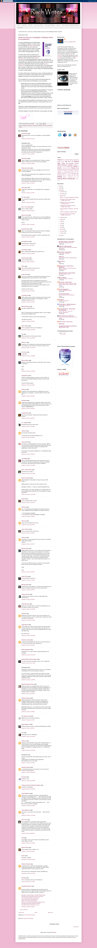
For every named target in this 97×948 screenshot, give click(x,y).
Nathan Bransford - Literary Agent (67, 272)
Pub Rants (61, 299)
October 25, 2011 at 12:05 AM (28, 635)
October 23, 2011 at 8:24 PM (28, 261)
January (62, 233)
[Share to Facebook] (44, 123)
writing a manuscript (68, 176)
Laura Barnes (25, 295)
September (62, 217)
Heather (23, 498)
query (72, 172)
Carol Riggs (24, 458)
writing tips (71, 178)
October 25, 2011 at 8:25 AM (28, 645)
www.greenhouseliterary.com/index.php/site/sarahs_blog (68, 326)
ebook (46, 125)
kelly (23, 837)
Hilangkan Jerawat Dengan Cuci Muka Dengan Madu (33, 895)
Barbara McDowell (26, 649)
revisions (64, 173)
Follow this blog (68, 113)
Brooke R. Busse (26, 229)
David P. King (25, 576)
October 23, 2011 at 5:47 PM (28, 192)
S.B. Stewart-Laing (26, 716)
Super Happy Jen (26, 724)
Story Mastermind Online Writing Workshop (68, 257)
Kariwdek (24, 877)
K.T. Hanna (24, 197)
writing (59, 177)
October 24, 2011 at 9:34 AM (28, 454)
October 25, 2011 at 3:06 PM (28, 711)
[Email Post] (37, 123)
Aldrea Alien (24, 187)
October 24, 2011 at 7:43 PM (28, 580)
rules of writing (68, 173)
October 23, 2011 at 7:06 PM (28, 253)
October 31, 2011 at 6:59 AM (28, 851)
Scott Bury (24, 400)
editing (77, 168)
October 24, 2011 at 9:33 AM (28, 437)
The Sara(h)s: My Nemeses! (65, 305)
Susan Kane (24, 274)
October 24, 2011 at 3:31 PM (28, 524)
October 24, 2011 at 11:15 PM (28, 620)
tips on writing (67, 175)
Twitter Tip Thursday (67, 163)
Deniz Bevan (25, 133)
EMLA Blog (61, 323)
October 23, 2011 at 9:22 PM (28, 302)
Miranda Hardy (25, 584)
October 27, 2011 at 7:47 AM (28, 762)
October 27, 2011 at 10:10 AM (28, 772)
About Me (24, 25)
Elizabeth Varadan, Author (28, 684)
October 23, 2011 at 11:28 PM (28, 355)
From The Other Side (67, 159)
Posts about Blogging (49, 25)
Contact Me (19, 27)
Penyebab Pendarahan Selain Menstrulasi (31, 903)
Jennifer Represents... (64, 289)
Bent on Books (62, 277)
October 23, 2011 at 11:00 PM (28, 338)
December (62, 191)
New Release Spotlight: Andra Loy (66, 242)
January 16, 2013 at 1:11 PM (28, 881)
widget (77, 926)
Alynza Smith (25, 442)
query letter (76, 172)
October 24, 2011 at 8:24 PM (28, 589)
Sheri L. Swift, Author (27, 469)
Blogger (54, 932)
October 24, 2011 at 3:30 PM (28, 516)
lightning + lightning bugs (65, 246)
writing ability (76, 176)
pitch (65, 172)
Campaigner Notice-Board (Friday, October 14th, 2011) (67, 214)
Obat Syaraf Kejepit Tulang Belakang (30, 899)
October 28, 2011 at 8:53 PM (28, 833)
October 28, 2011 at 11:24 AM (28, 815)
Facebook (59, 55)
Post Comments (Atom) (29, 914)
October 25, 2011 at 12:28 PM (28, 679)
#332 (60, 262)
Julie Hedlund (25, 249)
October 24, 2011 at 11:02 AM (28, 465)
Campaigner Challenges (27, 125)
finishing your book (71, 169)
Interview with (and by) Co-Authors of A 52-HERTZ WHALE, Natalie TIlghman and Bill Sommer (67, 284)
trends (77, 175)
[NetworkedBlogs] (68, 111)
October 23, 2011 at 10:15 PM (28, 329)
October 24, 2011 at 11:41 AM (28, 473)
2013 (60, 186)
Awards (58, 25)
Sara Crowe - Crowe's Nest (65, 282)
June (61, 223)
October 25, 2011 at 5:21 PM (28, 719)
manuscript (76, 170)
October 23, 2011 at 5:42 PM (28, 183)
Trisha (23, 266)
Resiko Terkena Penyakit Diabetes (29, 900)
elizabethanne (25, 375)
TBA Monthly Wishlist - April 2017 (66, 278)
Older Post (50, 912)
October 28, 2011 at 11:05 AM (28, 805)
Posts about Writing (38, 25)
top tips (73, 175)
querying (59, 173)
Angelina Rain (25, 413)
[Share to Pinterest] (45, 123)
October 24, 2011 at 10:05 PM (28, 609)
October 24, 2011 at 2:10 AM (28, 385)
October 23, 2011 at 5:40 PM (28, 163)
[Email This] (39, 123)
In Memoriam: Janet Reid (64, 253)
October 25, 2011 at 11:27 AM (28, 663)
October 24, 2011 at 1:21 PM (28, 502)
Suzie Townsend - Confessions (66, 315)
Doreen (23, 855)
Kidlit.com (61, 256)
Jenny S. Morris (25, 529)
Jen (22, 334)
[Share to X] (42, 123)
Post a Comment (24, 909)
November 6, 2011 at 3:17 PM (28, 873)
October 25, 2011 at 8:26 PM (28, 728)
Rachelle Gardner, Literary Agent (67, 241)
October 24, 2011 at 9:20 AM (28, 418)
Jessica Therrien (26, 594)
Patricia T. (24, 342)
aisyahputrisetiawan (26, 886)
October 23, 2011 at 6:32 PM (28, 210)
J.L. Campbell (25, 422)
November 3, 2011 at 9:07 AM (28, 859)
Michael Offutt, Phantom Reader (29, 659)
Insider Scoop (60, 161)
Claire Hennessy (25, 603)
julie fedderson (25, 241)
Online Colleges (62, 334)
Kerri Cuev (24, 352)
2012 (60, 188)
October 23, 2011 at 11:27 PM (28, 347)
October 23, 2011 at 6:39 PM (28, 236)
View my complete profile (69, 41)
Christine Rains (25, 258)
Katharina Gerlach (32, 45)
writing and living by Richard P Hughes (31, 785)
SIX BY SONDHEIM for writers (65, 290)
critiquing (72, 168)
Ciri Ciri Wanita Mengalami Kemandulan (30, 897)
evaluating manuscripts (62, 169)
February (62, 231)
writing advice (62, 178)
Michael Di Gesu (25, 306)
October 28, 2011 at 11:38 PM (28, 843)
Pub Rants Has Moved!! (64, 300)
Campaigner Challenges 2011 (38, 125)
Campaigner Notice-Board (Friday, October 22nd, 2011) (67, 206)
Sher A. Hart (24, 819)
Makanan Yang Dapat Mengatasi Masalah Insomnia (33, 902)
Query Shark (62, 261)
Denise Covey (25, 215)
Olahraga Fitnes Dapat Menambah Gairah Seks (32, 896)
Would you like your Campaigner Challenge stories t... (67, 203)
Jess (23, 732)
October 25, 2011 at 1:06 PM (28, 693)
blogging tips (70, 166)
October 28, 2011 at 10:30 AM (28, 789)
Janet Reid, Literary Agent (65, 252)
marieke (59, 172)
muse (63, 172)
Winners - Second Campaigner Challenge (69, 197)
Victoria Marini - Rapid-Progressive (67, 304)
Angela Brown (25, 624)
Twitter (70, 53)
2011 (60, 190)
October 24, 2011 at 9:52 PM (28, 599)
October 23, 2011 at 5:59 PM (28, 202)
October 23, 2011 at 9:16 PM (28, 290)
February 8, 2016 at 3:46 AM (28, 906)
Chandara (24, 776)
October (62, 195)
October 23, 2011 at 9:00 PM (28, 270)
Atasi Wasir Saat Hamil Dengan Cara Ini (30, 904)
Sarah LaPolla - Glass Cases (66, 321)
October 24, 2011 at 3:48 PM (28, 533)
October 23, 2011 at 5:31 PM (28, 138)
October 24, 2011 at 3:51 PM (28, 544)
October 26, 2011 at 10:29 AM (28, 750)
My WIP (30, 25)
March (61, 229)
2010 (60, 235)
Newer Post (21, 912)
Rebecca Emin (25, 847)
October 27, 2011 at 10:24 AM (28, 780)
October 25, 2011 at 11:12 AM (28, 654)
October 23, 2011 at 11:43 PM (28, 371)
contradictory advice (66, 168)
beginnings (64, 166)
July (61, 221)
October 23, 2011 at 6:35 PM (28, 224)
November (62, 193)
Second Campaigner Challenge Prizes (68, 211)
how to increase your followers (67, 170)
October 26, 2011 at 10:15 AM (28, 736)
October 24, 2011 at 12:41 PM (28, 494)
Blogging (59, 159)
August (62, 219)
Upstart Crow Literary (64, 293)
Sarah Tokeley (25, 325)
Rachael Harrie (25, 360)
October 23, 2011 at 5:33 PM (28, 153)
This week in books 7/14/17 (64, 274)
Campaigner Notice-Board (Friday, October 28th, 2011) (67, 200)
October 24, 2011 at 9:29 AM (28, 426)
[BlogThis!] (41, 123)
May (61, 225)
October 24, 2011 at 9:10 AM (28, 408)
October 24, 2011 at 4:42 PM (28, 571)
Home (18, 25)
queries (69, 172)
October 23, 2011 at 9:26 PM (28, 321)
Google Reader (76, 159)
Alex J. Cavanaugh (26, 206)
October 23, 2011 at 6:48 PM (28, 245)
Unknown (24, 389)
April (61, 227)
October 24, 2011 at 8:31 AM (28, 396)
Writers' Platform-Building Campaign (70, 25)
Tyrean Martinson (26, 793)
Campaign (59, 56)
